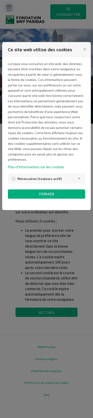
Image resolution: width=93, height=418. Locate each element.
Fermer (46, 194)
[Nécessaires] (79, 178)
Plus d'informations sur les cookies (36, 166)
